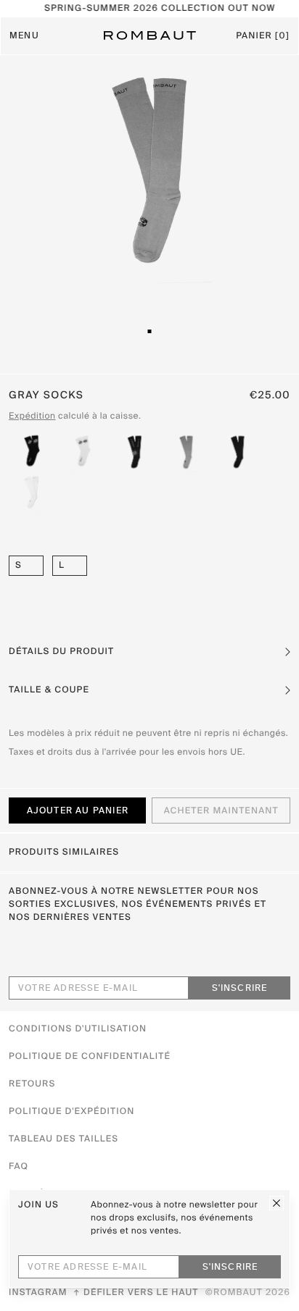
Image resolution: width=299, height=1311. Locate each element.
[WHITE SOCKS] (83, 452)
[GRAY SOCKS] (186, 452)
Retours (32, 1084)
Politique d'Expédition (71, 1111)
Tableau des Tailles (63, 1139)
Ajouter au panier (77, 811)
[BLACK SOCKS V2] (134, 452)
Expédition (32, 416)
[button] (149, 652)
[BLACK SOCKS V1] (238, 452)
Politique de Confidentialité (90, 1056)
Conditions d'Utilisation (78, 1029)
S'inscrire (240, 988)
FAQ (18, 1167)
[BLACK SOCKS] (31, 452)
